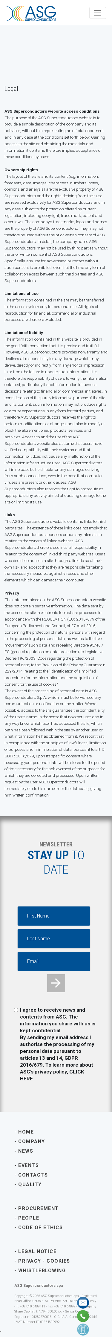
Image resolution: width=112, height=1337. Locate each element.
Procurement (38, 1208)
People (28, 1218)
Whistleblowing (42, 1270)
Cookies (58, 1261)
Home (26, 1132)
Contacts (38, 1175)
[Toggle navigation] (97, 13)
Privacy (29, 1261)
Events (28, 1165)
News (25, 1151)
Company (31, 1141)
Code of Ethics (40, 1227)
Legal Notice (37, 1251)
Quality (30, 1184)
